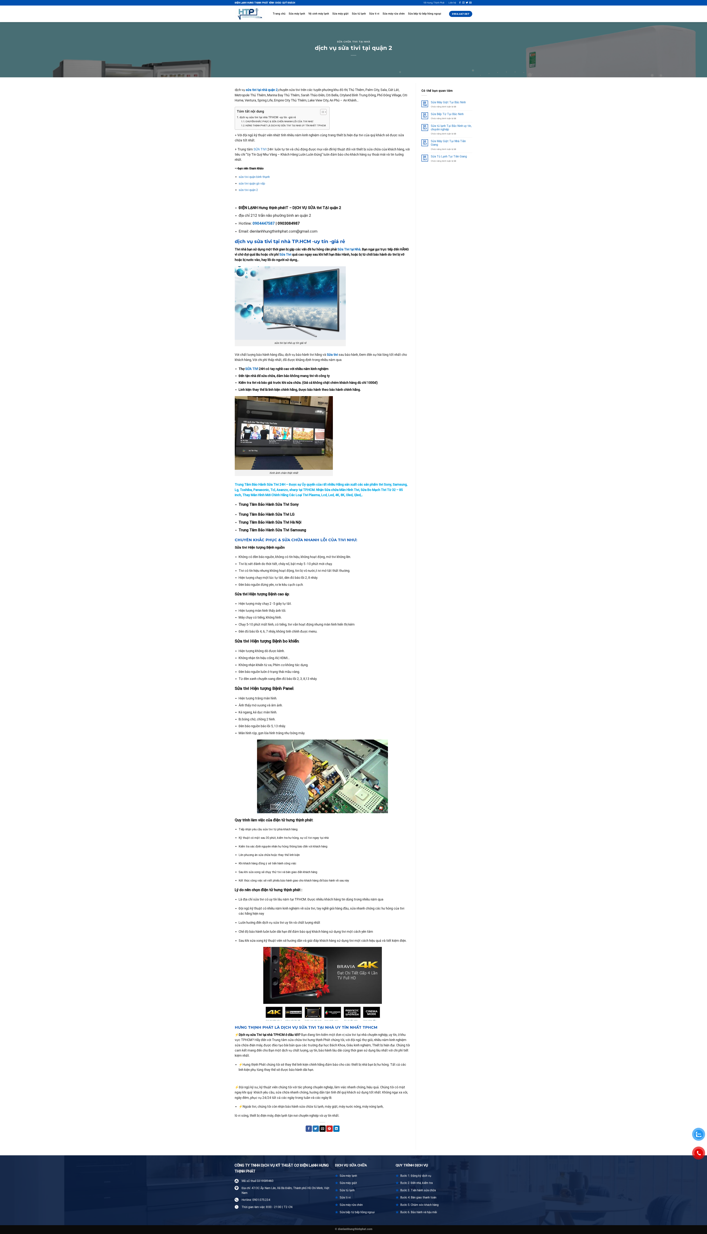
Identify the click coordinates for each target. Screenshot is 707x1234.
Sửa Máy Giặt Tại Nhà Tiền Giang (448, 142)
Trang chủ (279, 13)
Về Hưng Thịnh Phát (433, 2)
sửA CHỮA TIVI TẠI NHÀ (353, 41)
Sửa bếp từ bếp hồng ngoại (424, 13)
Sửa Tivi (285, 254)
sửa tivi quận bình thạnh (254, 177)
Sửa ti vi (374, 13)
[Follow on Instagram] (463, 2)
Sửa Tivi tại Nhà (348, 249)
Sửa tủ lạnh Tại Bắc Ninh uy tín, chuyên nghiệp (451, 127)
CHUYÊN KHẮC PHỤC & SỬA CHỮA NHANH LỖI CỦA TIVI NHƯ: (279, 121)
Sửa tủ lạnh (359, 13)
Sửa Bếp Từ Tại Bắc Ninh (447, 114)
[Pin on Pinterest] (329, 1129)
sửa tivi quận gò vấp (252, 183)
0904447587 (264, 223)
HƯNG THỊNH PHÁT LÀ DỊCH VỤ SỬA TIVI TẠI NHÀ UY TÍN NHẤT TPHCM (285, 125)
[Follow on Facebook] (460, 2)
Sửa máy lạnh (297, 13)
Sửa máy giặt (340, 13)
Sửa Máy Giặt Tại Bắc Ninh (448, 102)
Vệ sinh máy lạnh (318, 13)
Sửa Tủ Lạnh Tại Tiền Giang (449, 156)
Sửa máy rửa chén (394, 13)
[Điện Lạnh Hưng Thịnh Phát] (251, 14)
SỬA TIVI (260, 149)
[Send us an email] (470, 2)
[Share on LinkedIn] (336, 1129)
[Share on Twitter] (316, 1129)
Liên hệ (452, 2)
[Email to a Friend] (322, 1129)
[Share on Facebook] (309, 1129)
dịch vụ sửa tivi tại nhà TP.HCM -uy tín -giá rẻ (268, 117)
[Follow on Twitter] (467, 2)
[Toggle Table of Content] (321, 112)
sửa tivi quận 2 (248, 190)
